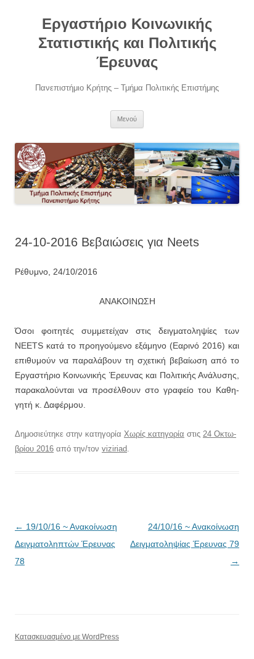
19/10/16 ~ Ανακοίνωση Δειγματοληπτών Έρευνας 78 (66, 544)
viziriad (114, 448)
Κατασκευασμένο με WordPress (67, 637)
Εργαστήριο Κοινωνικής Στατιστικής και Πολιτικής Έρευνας (127, 42)
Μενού (127, 119)
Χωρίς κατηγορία (154, 434)
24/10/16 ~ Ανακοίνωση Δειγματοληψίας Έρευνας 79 (184, 544)
